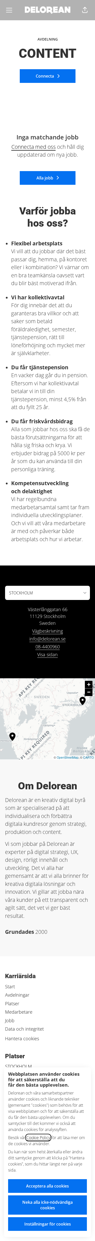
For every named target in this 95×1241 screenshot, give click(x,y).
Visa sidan (47, 654)
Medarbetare (18, 1012)
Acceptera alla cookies (47, 1186)
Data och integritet (24, 1029)
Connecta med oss (33, 146)
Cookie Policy (38, 1137)
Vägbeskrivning (47, 631)
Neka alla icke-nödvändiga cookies (47, 1205)
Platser (12, 1003)
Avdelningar (17, 995)
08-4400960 (47, 647)
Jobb (9, 1020)
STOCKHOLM (18, 1066)
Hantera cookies (22, 1038)
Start (10, 986)
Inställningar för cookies (47, 1224)
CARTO (88, 757)
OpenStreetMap (68, 757)
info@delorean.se (47, 639)
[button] (85, 10)
